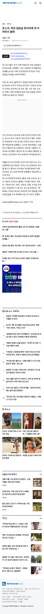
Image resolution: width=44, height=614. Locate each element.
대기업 (9, 24)
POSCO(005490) (17, 56)
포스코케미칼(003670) (19, 53)
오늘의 (9, 474)
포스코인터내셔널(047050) (20, 59)
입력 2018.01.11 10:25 (18, 40)
